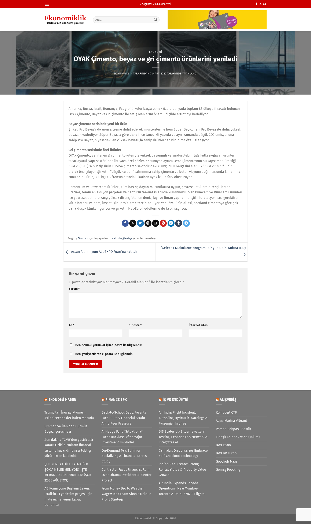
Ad (71, 325)
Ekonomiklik (122, 73)
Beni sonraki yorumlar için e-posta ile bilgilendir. (108, 345)
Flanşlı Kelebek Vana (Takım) (238, 437)
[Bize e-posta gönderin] (264, 4)
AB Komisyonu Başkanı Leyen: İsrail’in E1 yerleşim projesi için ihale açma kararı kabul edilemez (68, 496)
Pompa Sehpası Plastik (233, 429)
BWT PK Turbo (226, 453)
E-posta (135, 325)
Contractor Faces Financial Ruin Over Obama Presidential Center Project (126, 475)
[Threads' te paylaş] (147, 223)
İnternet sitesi (198, 325)
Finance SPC (116, 399)
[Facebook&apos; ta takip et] (256, 4)
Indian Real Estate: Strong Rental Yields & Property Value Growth (182, 469)
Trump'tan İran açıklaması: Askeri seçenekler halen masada (69, 415)
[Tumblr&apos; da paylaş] (178, 223)
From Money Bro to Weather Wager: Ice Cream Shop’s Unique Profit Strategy (126, 493)
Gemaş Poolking (228, 470)
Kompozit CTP (226, 412)
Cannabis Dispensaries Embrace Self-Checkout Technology (183, 453)
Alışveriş (228, 399)
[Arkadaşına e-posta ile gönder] (155, 223)
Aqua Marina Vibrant (231, 421)
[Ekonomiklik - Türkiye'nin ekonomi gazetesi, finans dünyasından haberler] (65, 20)
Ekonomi (155, 52)
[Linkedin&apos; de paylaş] (171, 223)
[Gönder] (155, 19)
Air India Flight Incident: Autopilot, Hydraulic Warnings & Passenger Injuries (183, 417)
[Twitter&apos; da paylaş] (140, 223)
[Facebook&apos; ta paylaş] (125, 223)
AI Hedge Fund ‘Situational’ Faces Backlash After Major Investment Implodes (122, 436)
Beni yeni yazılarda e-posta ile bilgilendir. (103, 354)
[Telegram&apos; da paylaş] (186, 223)
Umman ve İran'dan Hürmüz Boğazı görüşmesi (65, 429)
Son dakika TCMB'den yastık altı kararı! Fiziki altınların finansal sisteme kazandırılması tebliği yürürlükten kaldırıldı (68, 448)
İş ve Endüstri (176, 399)
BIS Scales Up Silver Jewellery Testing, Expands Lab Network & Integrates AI (183, 436)
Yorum (74, 289)
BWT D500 (223, 445)
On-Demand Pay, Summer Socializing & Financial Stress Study (124, 455)
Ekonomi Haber (62, 399)
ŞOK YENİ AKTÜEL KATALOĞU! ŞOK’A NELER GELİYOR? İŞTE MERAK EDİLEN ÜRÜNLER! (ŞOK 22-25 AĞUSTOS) (67, 472)
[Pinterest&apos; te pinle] (163, 223)
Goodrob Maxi (226, 461)
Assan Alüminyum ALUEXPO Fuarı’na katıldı (103, 252)
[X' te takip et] (260, 4)
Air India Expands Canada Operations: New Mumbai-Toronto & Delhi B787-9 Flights (181, 488)
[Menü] (47, 4)
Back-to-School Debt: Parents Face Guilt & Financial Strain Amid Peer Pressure (124, 417)
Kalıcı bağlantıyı (122, 238)
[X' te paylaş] (132, 223)
